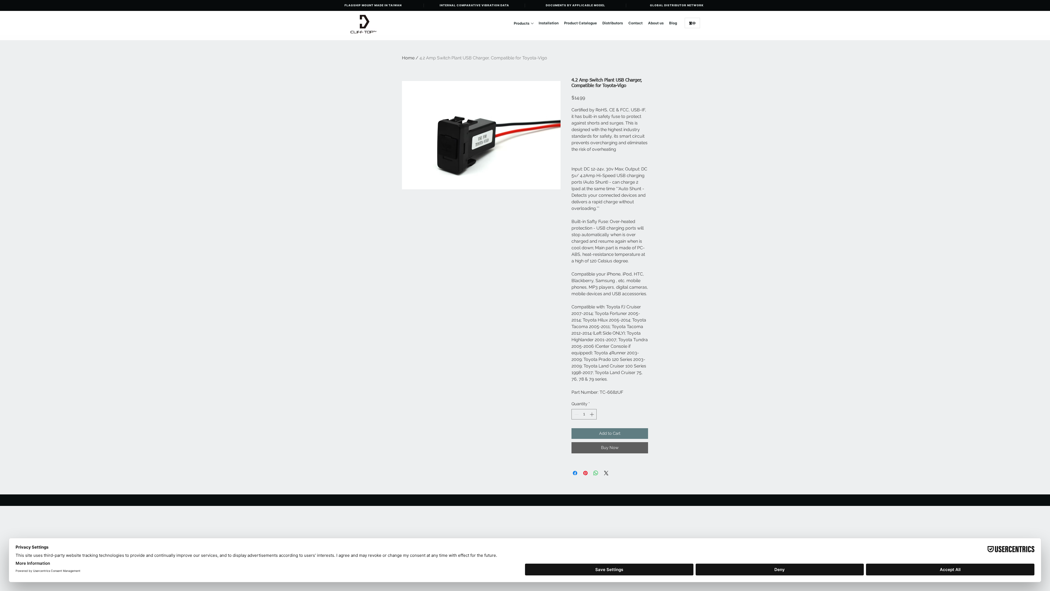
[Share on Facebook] (575, 473)
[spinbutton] (584, 414)
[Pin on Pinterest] (585, 473)
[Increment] (592, 414)
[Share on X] (606, 473)
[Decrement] (576, 414)
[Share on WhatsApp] (596, 473)
